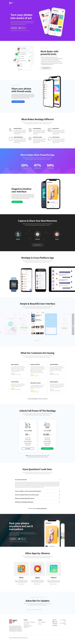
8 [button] (41, 340)
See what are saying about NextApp (37, 398)
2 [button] (35, 340)
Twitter (55, 619)
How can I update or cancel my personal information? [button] (28, 491)
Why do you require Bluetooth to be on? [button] (24, 498)
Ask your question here (42, 508)
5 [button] (38, 340)
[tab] (37, 479)
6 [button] (39, 340)
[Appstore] (14, 28)
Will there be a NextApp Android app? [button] (24, 502)
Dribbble (55, 625)
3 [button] (36, 340)
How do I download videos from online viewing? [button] (27, 495)
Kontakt (39, 623)
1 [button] (34, 340)
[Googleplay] (22, 28)
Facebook (55, 621)
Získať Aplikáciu (26, 623)
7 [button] (40, 340)
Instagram (56, 623)
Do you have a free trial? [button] (21, 479)
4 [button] (37, 340)
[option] (10, 324)
